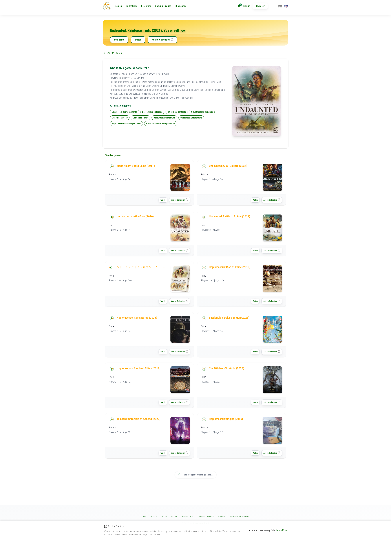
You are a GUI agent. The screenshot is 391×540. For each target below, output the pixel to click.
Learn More (281, 530)
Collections (131, 6)
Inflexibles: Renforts (177, 112)
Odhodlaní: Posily (120, 118)
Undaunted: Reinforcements (124, 112)
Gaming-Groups (163, 6)
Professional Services (239, 516)
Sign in (246, 6)
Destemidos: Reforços (152, 112)
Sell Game (119, 39)
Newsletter (222, 516)
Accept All (253, 530)
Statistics (146, 6)
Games (118, 6)
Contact (164, 516)
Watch (138, 39)
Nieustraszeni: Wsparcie (202, 112)
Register (260, 6)
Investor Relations (206, 516)
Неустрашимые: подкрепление (126, 123)
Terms (145, 516)
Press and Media (188, 516)
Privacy (154, 516)
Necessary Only (267, 530)
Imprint (174, 516)
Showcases (180, 6)
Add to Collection (161, 39)
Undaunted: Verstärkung (164, 118)
